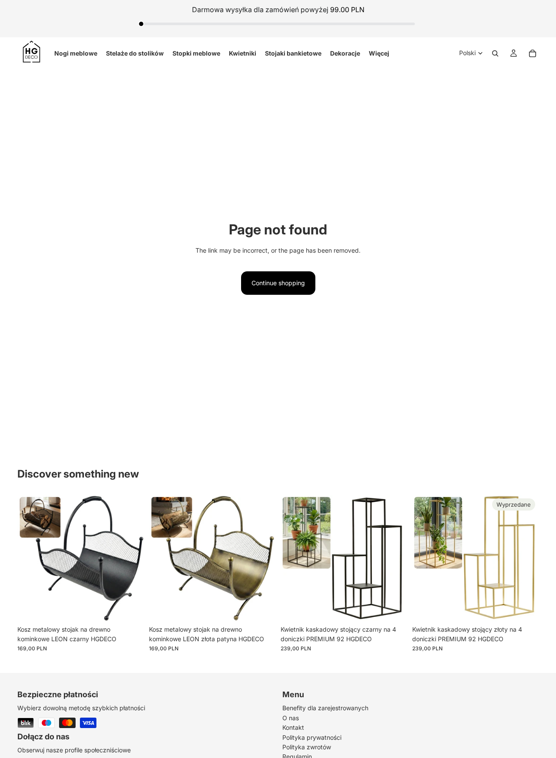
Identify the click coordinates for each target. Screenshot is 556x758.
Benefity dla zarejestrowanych (325, 708)
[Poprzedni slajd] (30, 557)
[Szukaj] (495, 53)
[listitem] (379, 53)
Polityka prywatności (311, 737)
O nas (290, 718)
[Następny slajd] (131, 557)
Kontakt (293, 727)
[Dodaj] (130, 608)
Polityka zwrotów (306, 747)
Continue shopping (278, 283)
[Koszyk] (532, 53)
